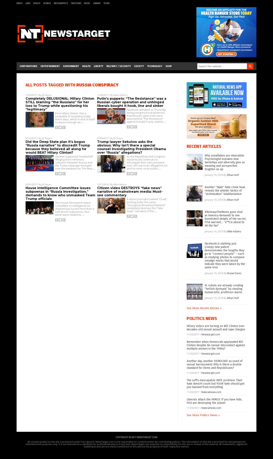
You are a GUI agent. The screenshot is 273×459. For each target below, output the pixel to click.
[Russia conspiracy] (64, 45)
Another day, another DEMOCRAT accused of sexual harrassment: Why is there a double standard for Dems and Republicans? (214, 364)
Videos (36, 3)
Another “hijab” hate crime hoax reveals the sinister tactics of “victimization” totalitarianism (225, 190)
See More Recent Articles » (204, 308)
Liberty (98, 66)
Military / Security (119, 66)
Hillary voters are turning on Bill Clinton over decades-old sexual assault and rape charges (216, 327)
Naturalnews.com (211, 392)
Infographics (61, 3)
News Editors (120, 94)
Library (97, 3)
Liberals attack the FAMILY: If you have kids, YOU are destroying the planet (214, 401)
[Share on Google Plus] (64, 127)
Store (107, 3)
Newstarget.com (210, 334)
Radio (20, 3)
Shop (168, 66)
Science (47, 3)
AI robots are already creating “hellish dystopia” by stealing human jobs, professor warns (224, 289)
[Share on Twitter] (60, 127)
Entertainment (50, 66)
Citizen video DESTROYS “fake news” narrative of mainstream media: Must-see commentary (129, 191)
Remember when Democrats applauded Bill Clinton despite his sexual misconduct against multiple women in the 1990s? (216, 345)
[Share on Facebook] (56, 127)
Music (87, 3)
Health (86, 66)
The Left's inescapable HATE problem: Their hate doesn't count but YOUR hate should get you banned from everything (215, 384)
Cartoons (76, 3)
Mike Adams (120, 184)
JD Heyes (46, 94)
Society (139, 66)
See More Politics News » (203, 415)
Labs (28, 3)
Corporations (28, 66)
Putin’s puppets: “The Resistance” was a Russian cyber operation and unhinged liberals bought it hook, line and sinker (131, 102)
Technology (154, 66)
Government (71, 66)
